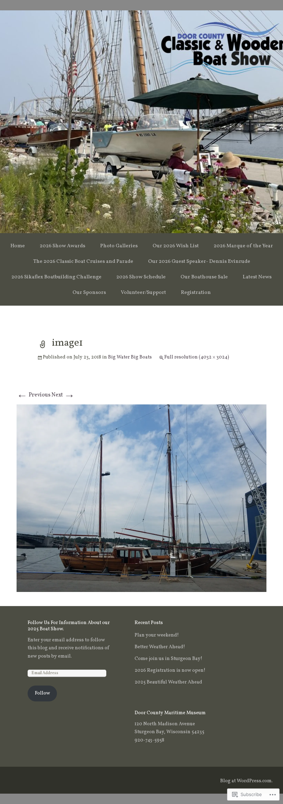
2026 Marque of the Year (243, 246)
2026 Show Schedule (141, 277)
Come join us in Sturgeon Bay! (168, 658)
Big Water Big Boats (130, 357)
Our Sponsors (89, 292)
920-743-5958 (149, 740)
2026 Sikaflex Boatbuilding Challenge (56, 277)
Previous (33, 395)
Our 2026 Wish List (176, 246)
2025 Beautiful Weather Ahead (168, 682)
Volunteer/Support (143, 292)
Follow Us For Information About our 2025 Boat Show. (69, 626)
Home (17, 246)
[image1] (141, 498)
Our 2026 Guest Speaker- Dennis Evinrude (199, 261)
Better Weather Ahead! (160, 647)
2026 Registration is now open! (170, 670)
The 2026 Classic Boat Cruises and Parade (83, 261)
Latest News (257, 277)
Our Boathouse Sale (204, 277)
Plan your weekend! (157, 635)
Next (63, 395)
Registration (196, 292)
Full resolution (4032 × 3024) (196, 357)
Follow (42, 693)
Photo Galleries (119, 246)
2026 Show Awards (62, 246)
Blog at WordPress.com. (246, 781)
